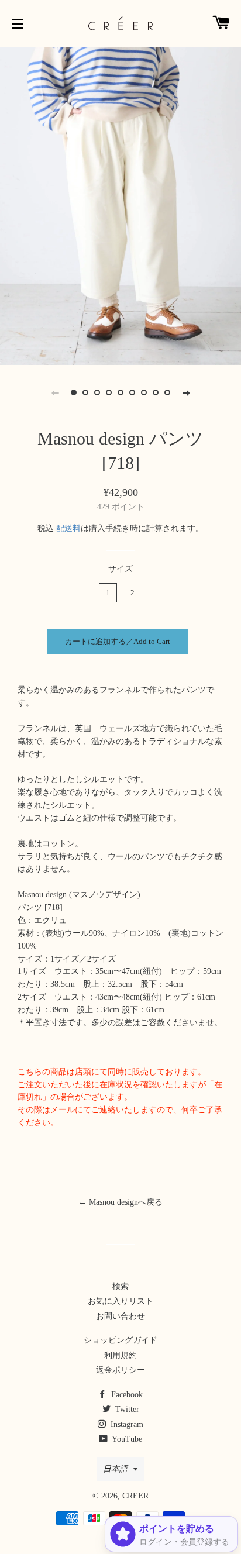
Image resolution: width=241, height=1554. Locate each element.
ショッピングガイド (120, 1340)
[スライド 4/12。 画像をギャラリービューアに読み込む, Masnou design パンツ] (109, 392)
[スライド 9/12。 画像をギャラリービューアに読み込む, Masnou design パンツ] (167, 392)
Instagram (125, 1424)
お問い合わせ (120, 1316)
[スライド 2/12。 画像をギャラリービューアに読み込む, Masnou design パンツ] (85, 392)
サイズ (120, 568)
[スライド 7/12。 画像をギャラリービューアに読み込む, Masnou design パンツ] (144, 392)
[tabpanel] (120, 204)
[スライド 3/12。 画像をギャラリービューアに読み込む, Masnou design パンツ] (97, 392)
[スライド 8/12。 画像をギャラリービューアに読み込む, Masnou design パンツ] (155, 392)
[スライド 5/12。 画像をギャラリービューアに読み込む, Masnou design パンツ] (120, 392)
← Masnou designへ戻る (120, 1202)
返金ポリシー (120, 1370)
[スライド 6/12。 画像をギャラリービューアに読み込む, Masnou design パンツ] (132, 392)
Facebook (126, 1394)
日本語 (115, 1469)
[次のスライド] (186, 392)
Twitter (126, 1409)
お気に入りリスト (120, 1301)
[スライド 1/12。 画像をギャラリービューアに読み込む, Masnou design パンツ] (74, 392)
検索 (120, 1286)
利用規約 (120, 1355)
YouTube (126, 1439)
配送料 (68, 528)
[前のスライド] (55, 392)
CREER (135, 1495)
